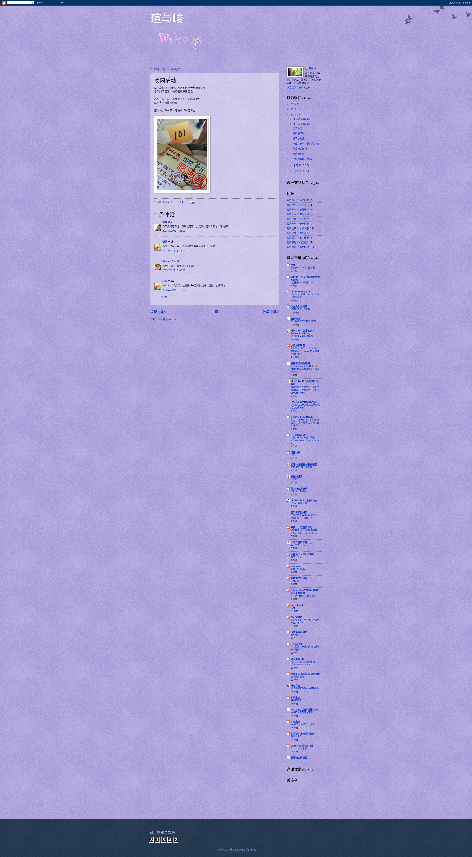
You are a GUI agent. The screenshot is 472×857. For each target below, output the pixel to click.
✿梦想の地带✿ (299, 578)
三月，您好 (296, 581)
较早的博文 (271, 312)
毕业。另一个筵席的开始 (306, 143)
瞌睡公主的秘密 (299, 757)
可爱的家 (295, 452)
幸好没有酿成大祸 (302, 159)
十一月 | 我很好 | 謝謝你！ (303, 596)
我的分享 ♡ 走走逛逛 (298, 223)
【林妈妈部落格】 (300, 632)
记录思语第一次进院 (300, 309)
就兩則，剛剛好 (298, 491)
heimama (296, 566)
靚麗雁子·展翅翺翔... (302, 363)
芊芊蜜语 (295, 697)
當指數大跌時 (297, 676)
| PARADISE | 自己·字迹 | (304, 500)
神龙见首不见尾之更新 (302, 712)
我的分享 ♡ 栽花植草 (298, 219)
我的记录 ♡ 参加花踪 (298, 233)
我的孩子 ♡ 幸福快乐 (298, 228)
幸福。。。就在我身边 (301, 527)
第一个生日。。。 (298, 545)
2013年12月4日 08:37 (173, 270)
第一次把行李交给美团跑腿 (304, 321)
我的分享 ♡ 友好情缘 (298, 214)
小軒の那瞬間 (298, 345)
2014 (293, 109)
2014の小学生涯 (299, 748)
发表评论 (163, 296)
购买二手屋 (296, 557)
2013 (293, 114)
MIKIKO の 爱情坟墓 (302, 416)
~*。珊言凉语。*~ (300, 434)
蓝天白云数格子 (299, 512)
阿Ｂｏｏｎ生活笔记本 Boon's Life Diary (303, 332)
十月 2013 (299, 165)
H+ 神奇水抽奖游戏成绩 (302, 724)
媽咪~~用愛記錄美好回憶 (304, 464)
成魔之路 (295, 685)
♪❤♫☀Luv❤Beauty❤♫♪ (304, 402)
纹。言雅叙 (297, 617)
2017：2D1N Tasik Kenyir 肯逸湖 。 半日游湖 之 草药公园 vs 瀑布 (305, 422)
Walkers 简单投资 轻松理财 (305, 673)
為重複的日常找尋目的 (302, 282)
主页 (214, 312)
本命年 (294, 479)
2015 (293, 104)
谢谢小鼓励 (299, 133)
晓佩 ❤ (166, 241)
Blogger (241, 849)
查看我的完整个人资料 (299, 87)
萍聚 (293, 264)
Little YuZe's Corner (302, 745)
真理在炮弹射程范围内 (302, 336)
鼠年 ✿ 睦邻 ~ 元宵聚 (301, 467)
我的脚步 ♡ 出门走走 (298, 237)
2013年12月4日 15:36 (173, 290)
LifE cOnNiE (298, 658)
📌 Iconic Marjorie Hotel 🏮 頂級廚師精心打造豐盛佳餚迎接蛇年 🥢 (305, 369)
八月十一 (295, 608)
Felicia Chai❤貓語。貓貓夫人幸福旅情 (304, 591)
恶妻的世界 (297, 476)
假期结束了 (296, 700)
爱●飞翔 (295, 634)
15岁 (293, 455)
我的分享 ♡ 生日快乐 (298, 204)
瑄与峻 (166, 18)
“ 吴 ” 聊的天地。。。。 (302, 542)
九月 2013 (299, 170)
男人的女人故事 (299, 488)
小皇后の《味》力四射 (303, 554)
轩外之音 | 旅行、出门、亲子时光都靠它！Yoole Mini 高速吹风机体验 (305, 351)
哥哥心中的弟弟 (298, 569)
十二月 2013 (300, 118)
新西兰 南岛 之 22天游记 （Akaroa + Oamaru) (303, 663)
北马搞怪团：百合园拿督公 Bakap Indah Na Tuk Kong (304, 531)
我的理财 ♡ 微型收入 (298, 242)
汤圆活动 (297, 128)
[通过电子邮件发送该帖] (192, 202)
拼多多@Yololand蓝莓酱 (303, 267)
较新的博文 (158, 312)
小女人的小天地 (299, 306)
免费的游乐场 (300, 148)
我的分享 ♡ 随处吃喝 (298, 209)
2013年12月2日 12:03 (173, 250)
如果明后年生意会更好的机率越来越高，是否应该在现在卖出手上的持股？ (305, 390)
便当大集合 (296, 736)
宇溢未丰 (295, 721)
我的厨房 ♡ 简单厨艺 (298, 200)
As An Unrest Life (300, 291)
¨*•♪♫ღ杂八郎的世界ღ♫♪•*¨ (305, 709)
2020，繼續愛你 (299, 503)
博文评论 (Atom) (167, 319)
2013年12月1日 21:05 (173, 230)
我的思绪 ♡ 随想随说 (298, 247)
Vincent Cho (169, 261)
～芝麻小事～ (298, 644)
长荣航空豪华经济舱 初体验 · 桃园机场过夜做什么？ (305, 516)
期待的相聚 (299, 153)
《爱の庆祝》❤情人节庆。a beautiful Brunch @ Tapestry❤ (305, 440)
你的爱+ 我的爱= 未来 (302, 733)
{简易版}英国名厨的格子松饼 (305, 688)
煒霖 (164, 222)
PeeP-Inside (297, 605)
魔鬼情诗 (295, 318)
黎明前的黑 (299, 138)
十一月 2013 (300, 124)
